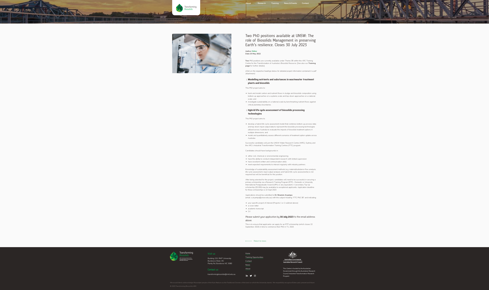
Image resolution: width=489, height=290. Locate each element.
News (247, 265)
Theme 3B (289, 61)
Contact (248, 261)
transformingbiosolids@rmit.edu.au (221, 274)
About (247, 268)
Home (247, 253)
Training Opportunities (254, 257)
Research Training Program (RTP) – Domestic (284, 182)
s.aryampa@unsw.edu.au (261, 197)
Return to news (260, 241)
